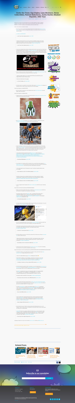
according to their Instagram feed (21, 121)
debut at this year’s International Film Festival (38, 281)
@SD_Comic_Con (41, 320)
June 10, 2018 (36, 171)
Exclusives (25, 7)
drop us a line (32, 320)
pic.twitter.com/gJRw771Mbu (21, 228)
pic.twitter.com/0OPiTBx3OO (36, 275)
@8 (36, 312)
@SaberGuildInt (29, 195)
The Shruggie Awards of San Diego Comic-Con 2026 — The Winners (20, 356)
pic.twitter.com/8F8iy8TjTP (24, 240)
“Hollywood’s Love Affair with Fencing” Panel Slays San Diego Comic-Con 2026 (31, 356)
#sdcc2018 (18, 311)
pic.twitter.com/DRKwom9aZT (30, 289)
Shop (46, 7)
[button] (60, 7)
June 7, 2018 (31, 45)
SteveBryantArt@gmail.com (32, 267)
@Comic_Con (18, 178)
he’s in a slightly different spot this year (38, 71)
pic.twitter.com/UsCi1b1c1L (33, 178)
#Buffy (22, 178)
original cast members (37, 282)
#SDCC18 (27, 178)
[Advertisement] (37, 2)
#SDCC (24, 178)
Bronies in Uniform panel (32, 184)
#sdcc (29, 255)
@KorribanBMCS (36, 195)
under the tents (26, 325)
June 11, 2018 (36, 180)
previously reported (20, 120)
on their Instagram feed (23, 204)
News (21, 7)
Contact (56, 7)
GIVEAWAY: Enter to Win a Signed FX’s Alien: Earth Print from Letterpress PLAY (54, 356)
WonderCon (38, 7)
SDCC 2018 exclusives (38, 90)
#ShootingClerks (22, 286)
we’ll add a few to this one (34, 246)
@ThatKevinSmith (31, 287)
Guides (33, 7)
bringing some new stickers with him (40, 95)
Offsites (29, 7)
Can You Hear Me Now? (20, 165)
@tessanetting (19, 196)
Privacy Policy (16, 400)
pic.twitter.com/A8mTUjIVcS (20, 33)
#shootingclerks (38, 298)
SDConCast (42, 7)
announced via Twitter (35, 222)
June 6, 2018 (27, 81)
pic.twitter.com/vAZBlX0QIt (29, 314)
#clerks (42, 298)
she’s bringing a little (39, 85)
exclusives (17, 325)
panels (22, 325)
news (20, 325)
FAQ (58, 7)
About (52, 7)
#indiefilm (23, 289)
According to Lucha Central (32, 50)
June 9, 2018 (28, 159)
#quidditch (18, 195)
